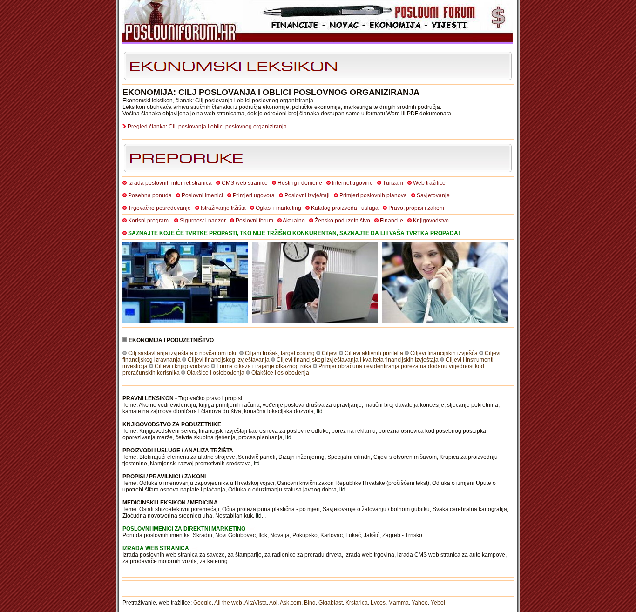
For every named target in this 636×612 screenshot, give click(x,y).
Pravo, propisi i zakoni (416, 208)
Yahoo (420, 602)
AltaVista (255, 602)
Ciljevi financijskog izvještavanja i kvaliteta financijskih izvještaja (358, 359)
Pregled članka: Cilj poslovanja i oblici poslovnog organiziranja (207, 126)
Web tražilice (429, 183)
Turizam (393, 183)
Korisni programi (149, 220)
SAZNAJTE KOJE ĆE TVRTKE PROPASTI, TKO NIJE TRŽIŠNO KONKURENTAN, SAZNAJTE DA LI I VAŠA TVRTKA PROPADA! (294, 233)
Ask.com (290, 602)
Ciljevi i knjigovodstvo (182, 366)
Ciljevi (330, 353)
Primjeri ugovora (254, 195)
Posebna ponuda (150, 195)
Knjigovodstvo (431, 220)
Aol (273, 602)
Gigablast (330, 602)
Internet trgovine (352, 183)
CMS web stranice (245, 183)
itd (320, 411)
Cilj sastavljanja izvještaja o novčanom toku (183, 353)
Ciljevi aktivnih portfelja (374, 353)
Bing (310, 602)
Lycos (378, 602)
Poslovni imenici (202, 195)
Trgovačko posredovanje (159, 208)
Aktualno (294, 220)
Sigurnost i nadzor (203, 220)
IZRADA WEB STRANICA (155, 548)
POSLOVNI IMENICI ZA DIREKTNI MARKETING (183, 528)
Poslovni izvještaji (307, 195)
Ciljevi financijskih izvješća (444, 353)
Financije (391, 220)
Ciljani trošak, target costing (280, 353)
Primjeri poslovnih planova (373, 195)
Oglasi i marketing (278, 208)
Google (202, 602)
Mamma (398, 602)
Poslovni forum (254, 220)
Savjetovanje (433, 195)
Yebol (438, 602)
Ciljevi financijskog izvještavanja (229, 359)
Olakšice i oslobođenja (215, 373)
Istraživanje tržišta (223, 208)
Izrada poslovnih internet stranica (170, 183)
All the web (228, 602)
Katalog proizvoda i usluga (345, 208)
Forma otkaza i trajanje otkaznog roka (264, 366)
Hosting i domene (299, 183)
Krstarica (356, 602)
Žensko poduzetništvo (342, 220)
